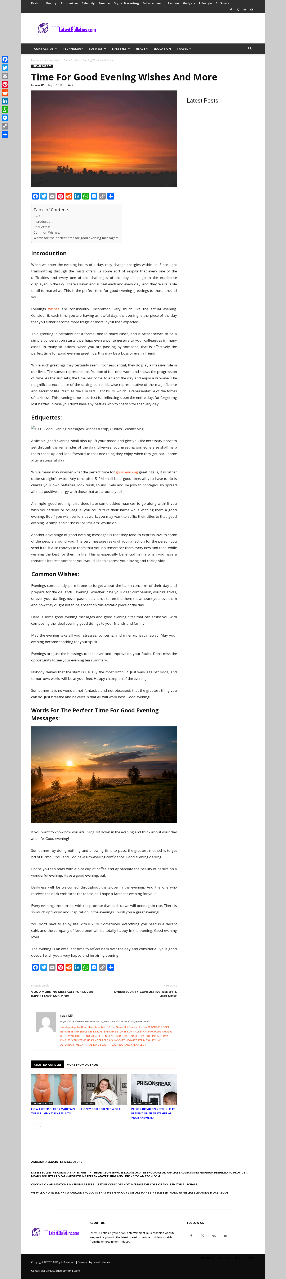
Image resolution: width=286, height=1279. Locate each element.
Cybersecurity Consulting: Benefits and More (145, 993)
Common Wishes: (46, 232)
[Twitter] (238, 9)
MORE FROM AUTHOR (82, 1065)
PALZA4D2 (94, 1044)
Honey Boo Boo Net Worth (101, 1109)
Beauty (51, 3)
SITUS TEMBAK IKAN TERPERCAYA (92, 1040)
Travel (182, 49)
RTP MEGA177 (146, 1040)
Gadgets (189, 3)
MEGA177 (131, 1040)
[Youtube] (252, 9)
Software (222, 3)
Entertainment (153, 3)
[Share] (5, 134)
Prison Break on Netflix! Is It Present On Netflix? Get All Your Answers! (153, 1113)
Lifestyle (205, 3)
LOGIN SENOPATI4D (111, 1035)
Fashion (36, 3)
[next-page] (40, 1126)
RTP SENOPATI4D (88, 1035)
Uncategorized (51, 60)
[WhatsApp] (5, 109)
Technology (73, 49)
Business (96, 49)
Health (142, 49)
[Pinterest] (5, 84)
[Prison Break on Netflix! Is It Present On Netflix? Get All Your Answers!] (154, 1089)
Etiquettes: (41, 227)
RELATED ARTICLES (48, 1065)
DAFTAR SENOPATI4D (137, 1035)
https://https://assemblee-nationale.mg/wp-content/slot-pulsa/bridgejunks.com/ (104, 1021)
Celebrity (88, 3)
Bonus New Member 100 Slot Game (102, 1027)
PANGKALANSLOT (135, 1044)
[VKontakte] (245, 9)
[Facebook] (231, 9)
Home (35, 60)
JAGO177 (119, 1040)
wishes (53, 308)
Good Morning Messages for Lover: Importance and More (62, 993)
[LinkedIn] (5, 101)
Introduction (43, 221)
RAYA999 (167, 1031)
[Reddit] (5, 93)
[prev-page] (33, 1126)
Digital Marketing (126, 3)
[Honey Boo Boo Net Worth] (104, 1089)
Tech (237, 1258)
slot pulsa (141, 1027)
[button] (250, 49)
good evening (127, 472)
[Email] (5, 76)
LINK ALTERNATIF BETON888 (110, 1031)
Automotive (69, 3)
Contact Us (43, 49)
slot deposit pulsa (70, 1027)
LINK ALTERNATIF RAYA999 (145, 1031)
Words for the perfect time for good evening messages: (75, 238)
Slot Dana (129, 1027)
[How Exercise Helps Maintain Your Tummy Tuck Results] (54, 1089)
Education (162, 49)
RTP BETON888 (83, 1031)
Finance (104, 3)
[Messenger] (5, 118)
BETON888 (153, 1027)
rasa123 (39, 85)
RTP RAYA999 (68, 1035)
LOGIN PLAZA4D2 (112, 1044)
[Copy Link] (5, 126)
